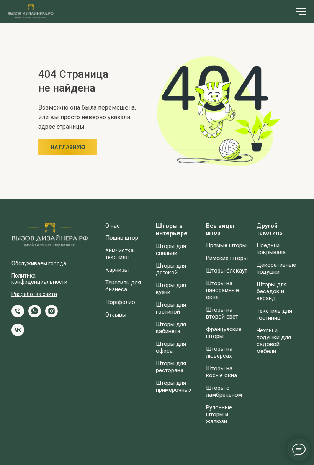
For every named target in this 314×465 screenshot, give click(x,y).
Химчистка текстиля (119, 254)
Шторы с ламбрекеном (224, 391)
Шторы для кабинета (171, 328)
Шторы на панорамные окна (222, 290)
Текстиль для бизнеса (123, 286)
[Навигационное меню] (301, 11)
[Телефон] (17, 315)
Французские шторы (224, 333)
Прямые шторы (226, 245)
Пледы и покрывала (271, 249)
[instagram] (51, 315)
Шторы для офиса (171, 347)
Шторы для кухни (171, 289)
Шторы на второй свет (222, 313)
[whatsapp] (34, 315)
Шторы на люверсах (219, 352)
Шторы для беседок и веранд (272, 291)
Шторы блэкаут (226, 270)
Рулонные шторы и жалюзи (219, 414)
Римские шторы (227, 258)
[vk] (17, 334)
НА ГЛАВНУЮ (68, 147)
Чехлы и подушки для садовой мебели (274, 341)
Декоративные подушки (276, 268)
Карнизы (117, 269)
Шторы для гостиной (171, 308)
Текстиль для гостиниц (274, 314)
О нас (112, 225)
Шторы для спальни (171, 249)
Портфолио (120, 302)
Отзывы (115, 314)
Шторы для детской (171, 269)
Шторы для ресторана (171, 367)
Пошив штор (121, 237)
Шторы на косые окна (221, 372)
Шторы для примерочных (173, 386)
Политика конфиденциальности (39, 279)
